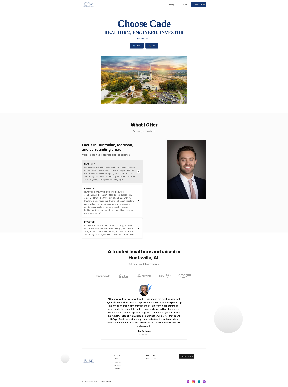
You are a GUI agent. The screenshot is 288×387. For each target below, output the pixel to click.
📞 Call (152, 46)
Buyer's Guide (151, 359)
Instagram (173, 4)
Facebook (117, 365)
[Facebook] (199, 381)
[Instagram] (193, 381)
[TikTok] (188, 381)
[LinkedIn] (204, 381)
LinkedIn (117, 369)
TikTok (184, 4)
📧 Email (136, 46)
